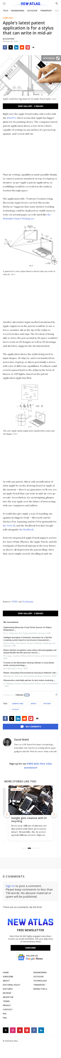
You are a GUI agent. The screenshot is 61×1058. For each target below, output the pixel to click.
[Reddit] (22, 47)
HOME (6, 972)
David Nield (21, 739)
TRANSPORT (46, 10)
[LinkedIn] (16, 47)
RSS (4, 1013)
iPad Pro (11, 117)
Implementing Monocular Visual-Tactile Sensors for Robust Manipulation (27, 628)
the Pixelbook (26, 529)
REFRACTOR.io (40, 989)
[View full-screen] (58, 58)
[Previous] (7, 814)
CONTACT (8, 1009)
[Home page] (30, 4)
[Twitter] (11, 47)
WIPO (15, 601)
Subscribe (30, 947)
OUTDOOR (32, 10)
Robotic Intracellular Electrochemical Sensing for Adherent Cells (29, 673)
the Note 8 (8, 525)
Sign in (10, 886)
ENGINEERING (17, 10)
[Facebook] (5, 47)
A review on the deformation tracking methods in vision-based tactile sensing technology (28, 664)
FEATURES (8, 989)
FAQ (5, 1017)
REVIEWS (7, 993)
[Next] (54, 814)
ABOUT (6, 980)
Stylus (15, 709)
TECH (5, 10)
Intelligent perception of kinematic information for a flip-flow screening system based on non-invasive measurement (27, 638)
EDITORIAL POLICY (11, 984)
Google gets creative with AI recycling (29, 819)
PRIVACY (7, 1005)
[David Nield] (7, 742)
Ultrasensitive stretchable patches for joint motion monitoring (28, 680)
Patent (47, 703)
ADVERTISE (8, 997)
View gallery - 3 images (30, 106)
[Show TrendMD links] (56, 694)
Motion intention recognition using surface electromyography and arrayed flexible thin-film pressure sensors (29, 651)
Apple (33, 703)
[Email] (33, 47)
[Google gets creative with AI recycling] (30, 800)
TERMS (6, 1001)
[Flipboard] (28, 47)
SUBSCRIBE (8, 976)
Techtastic (28, 601)
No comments (33, 726)
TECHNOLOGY (40, 980)
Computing (8, 18)
